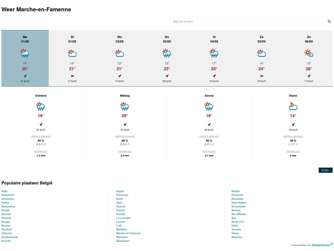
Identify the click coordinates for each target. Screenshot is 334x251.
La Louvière (123, 218)
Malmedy (121, 229)
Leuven (120, 221)
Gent (119, 202)
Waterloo (237, 237)
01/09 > (325, 170)
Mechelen (122, 237)
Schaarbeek (238, 206)
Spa (234, 218)
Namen (236, 191)
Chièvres (6, 233)
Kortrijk (120, 214)
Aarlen (5, 202)
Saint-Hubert (239, 202)
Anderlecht (7, 195)
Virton (235, 233)
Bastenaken (8, 206)
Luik (119, 225)
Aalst (4, 191)
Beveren (6, 214)
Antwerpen (7, 198)
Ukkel (235, 225)
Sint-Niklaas (239, 214)
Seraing (236, 210)
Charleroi (6, 229)
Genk (119, 198)
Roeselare (237, 198)
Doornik (6, 240)
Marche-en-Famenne (128, 233)
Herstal (120, 210)
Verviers (236, 229)
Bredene (6, 218)
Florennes (122, 195)
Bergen (5, 210)
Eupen (120, 191)
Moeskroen (123, 240)
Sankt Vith (238, 221)
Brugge (5, 221)
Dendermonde (9, 237)
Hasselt (120, 206)
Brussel (5, 225)
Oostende (237, 195)
